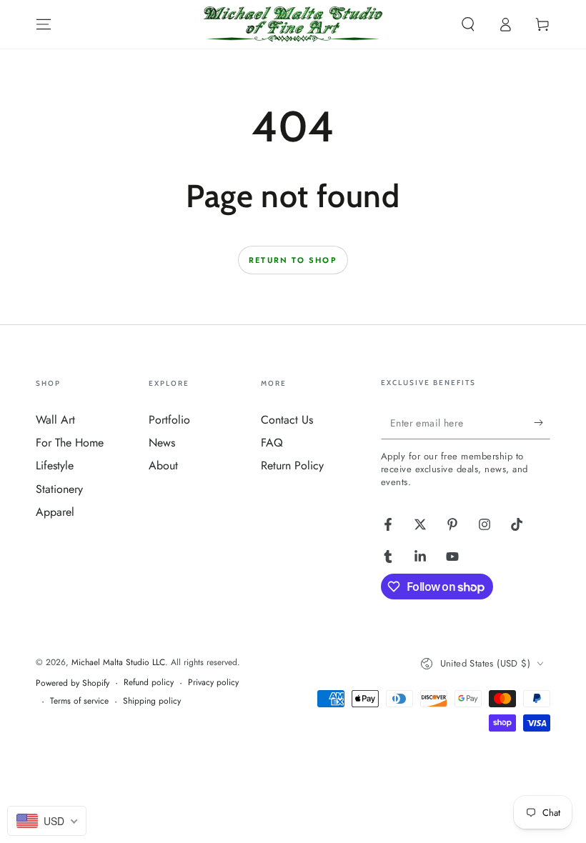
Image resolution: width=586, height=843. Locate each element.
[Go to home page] (293, 24)
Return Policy (292, 465)
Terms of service (79, 701)
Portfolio (169, 419)
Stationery (59, 489)
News (162, 442)
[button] (468, 24)
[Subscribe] (542, 423)
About (163, 465)
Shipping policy (152, 701)
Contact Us (287, 419)
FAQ (272, 442)
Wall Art (55, 419)
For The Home (70, 442)
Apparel (55, 512)
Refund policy (149, 683)
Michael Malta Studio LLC (118, 662)
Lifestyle (55, 465)
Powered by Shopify (72, 683)
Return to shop (293, 260)
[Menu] (43, 24)
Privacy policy (213, 683)
